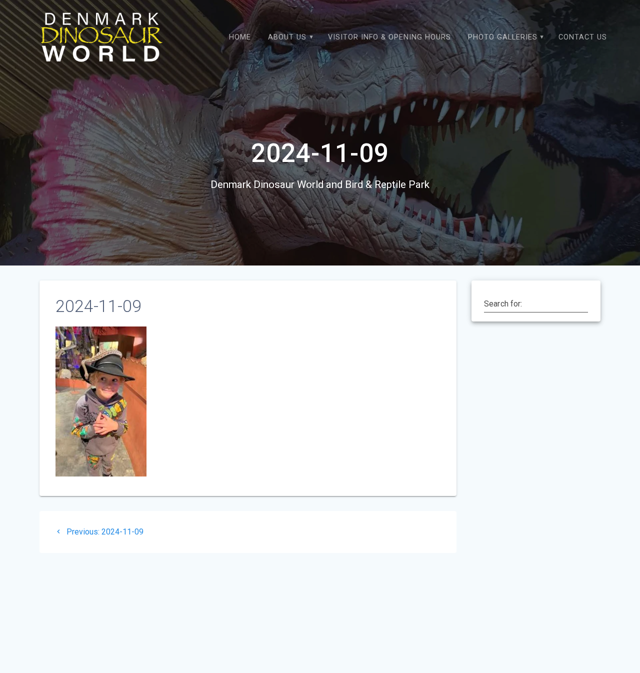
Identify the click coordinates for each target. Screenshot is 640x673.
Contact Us (582, 37)
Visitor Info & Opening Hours (389, 37)
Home (240, 37)
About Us (287, 37)
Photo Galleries (503, 37)
